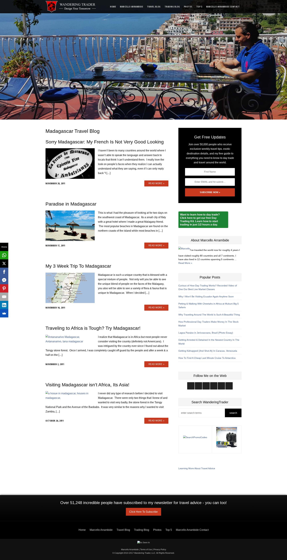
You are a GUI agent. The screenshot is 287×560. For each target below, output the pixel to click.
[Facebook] (4, 272)
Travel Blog (154, 6)
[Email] (4, 297)
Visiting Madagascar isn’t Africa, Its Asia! (87, 384)
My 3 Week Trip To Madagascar (78, 266)
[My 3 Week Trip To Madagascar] (70, 287)
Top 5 (199, 6)
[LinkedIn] (4, 305)
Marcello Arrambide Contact (222, 6)
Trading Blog (172, 6)
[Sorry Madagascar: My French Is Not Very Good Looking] (70, 163)
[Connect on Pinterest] (229, 385)
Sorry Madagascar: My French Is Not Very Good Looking (105, 141)
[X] (4, 263)
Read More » (156, 183)
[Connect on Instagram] (190, 385)
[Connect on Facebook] (206, 385)
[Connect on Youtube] (213, 385)
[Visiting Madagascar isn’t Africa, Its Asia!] (70, 395)
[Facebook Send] (4, 280)
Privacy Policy (159, 549)
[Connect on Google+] (221, 385)
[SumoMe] (4, 313)
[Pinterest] (4, 288)
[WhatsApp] (4, 255)
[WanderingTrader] (71, 6)
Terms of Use (146, 549)
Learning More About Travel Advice (196, 468)
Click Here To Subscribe (143, 511)
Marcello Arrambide (131, 6)
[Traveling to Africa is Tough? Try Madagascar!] (70, 339)
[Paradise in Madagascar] (70, 225)
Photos (188, 6)
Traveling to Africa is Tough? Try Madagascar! (93, 328)
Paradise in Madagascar (71, 204)
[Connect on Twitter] (198, 385)
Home (113, 6)
